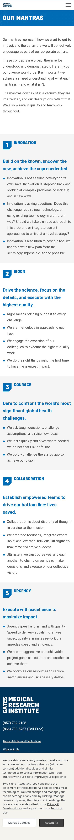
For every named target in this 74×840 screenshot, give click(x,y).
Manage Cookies (19, 823)
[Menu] (68, 5)
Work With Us (11, 749)
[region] (37, 796)
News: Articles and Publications (22, 741)
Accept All (51, 823)
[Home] (7, 5)
